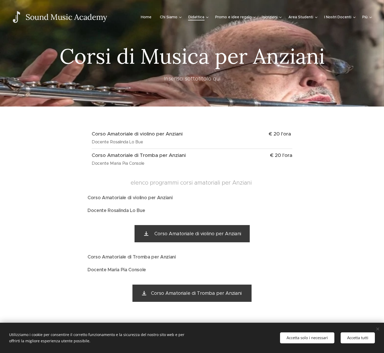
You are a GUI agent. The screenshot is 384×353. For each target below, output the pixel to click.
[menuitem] (147, 16)
